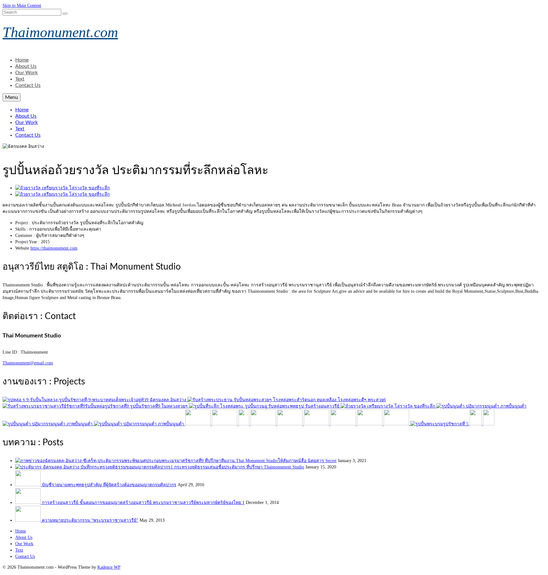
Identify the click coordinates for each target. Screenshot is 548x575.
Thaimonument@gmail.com (28, 363)
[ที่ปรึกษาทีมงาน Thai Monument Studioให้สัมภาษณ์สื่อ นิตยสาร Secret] (110, 460)
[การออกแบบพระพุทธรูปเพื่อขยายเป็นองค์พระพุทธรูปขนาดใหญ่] (286, 399)
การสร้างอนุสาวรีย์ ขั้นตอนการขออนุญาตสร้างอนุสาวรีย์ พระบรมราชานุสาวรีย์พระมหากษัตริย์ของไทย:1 (143, 502)
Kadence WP (109, 567)
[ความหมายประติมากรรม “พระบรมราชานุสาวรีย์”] (28, 520)
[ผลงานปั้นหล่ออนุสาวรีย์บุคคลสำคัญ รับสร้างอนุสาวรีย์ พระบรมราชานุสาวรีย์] (264, 423)
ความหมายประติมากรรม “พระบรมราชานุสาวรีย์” (90, 520)
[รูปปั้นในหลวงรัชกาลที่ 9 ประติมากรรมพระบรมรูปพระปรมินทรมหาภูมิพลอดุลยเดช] (95, 399)
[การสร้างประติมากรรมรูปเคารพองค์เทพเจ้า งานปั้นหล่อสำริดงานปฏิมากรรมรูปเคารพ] (198, 423)
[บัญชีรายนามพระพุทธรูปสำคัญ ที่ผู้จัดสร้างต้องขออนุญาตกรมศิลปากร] (28, 484)
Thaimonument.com (60, 32)
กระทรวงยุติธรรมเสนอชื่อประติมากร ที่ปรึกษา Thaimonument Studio (239, 467)
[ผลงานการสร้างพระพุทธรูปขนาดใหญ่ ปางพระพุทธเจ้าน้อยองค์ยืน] (476, 423)
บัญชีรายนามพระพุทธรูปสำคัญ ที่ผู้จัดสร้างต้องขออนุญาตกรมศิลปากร (109, 484)
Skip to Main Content (22, 5)
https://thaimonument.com (53, 248)
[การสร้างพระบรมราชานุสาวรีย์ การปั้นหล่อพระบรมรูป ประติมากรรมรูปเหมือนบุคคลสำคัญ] (96, 406)
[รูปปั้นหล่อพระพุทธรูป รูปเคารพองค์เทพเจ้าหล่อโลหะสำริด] (265, 406)
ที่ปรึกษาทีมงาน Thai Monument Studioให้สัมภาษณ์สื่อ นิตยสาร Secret (270, 460)
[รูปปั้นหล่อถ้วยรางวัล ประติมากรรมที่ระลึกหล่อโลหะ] (388, 406)
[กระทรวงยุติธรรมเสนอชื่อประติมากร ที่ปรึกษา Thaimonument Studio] (94, 467)
